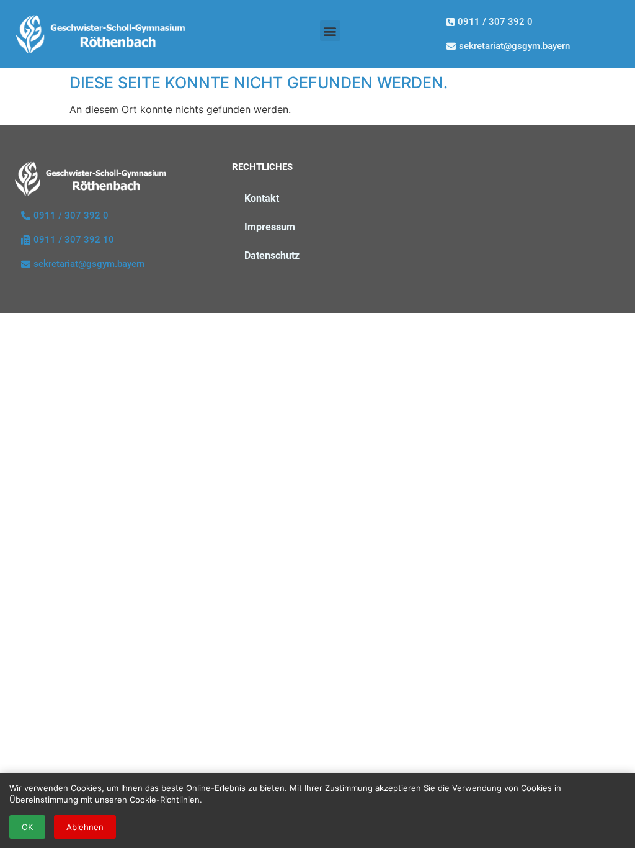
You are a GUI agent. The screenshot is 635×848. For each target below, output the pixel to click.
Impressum (269, 227)
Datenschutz (272, 255)
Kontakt (261, 198)
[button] (330, 30)
